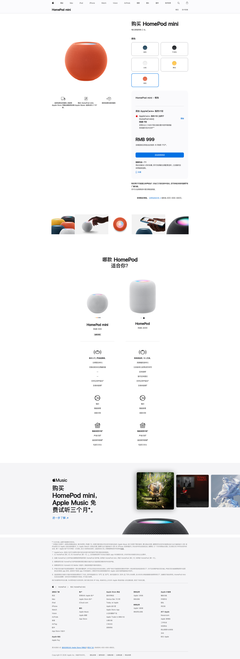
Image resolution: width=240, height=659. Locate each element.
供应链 (163, 606)
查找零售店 (110, 595)
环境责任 (164, 599)
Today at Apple (112, 603)
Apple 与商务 (138, 595)
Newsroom (165, 615)
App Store (83, 619)
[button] (178, 3)
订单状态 (109, 624)
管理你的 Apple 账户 (86, 595)
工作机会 (164, 622)
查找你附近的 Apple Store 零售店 (74, 647)
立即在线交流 (155, 198)
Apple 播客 (83, 615)
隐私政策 (93, 655)
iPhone (54, 606)
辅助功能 (164, 595)
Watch (54, 610)
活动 (162, 633)
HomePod (62, 587)
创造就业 (164, 626)
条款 (122, 549)
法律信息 (119, 655)
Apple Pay (56, 640)
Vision (54, 613)
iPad (53, 603)
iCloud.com (83, 603)
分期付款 (109, 620)
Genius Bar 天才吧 (113, 599)
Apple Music (84, 612)
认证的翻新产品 (111, 613)
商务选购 (137, 599)
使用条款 (102, 655)
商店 (53, 595)
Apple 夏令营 (111, 606)
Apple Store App (112, 610)
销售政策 (110, 655)
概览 (177, 10)
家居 (53, 620)
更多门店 (91, 647)
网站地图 (128, 655)
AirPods (55, 617)
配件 (53, 627)
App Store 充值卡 (58, 631)
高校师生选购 (138, 612)
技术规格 (185, 10)
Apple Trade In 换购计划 (115, 617)
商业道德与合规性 (167, 629)
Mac (53, 599)
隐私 (162, 603)
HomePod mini (61, 9)
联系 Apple (165, 637)
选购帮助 (109, 627)
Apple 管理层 (165, 619)
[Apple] (53, 586)
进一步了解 (60, 517)
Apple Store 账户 (85, 599)
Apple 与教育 (138, 608)
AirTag (54, 624)
